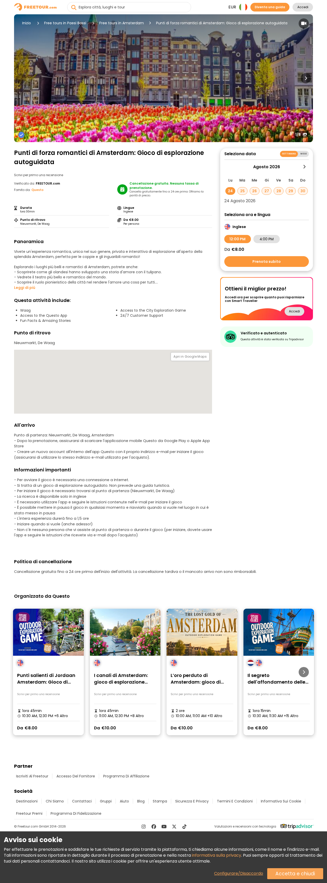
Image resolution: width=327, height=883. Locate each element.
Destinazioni (27, 801)
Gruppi (106, 801)
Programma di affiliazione (126, 776)
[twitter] (174, 826)
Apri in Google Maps (190, 356)
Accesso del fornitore (75, 776)
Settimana (289, 153)
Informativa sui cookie (281, 801)
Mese (303, 153)
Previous (21, 78)
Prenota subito (266, 261)
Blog (141, 801)
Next (306, 78)
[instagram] (144, 826)
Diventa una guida (270, 7)
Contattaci (82, 801)
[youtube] (164, 826)
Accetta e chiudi (295, 873)
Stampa (160, 801)
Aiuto (124, 801)
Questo (37, 190)
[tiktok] (184, 826)
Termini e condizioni (235, 801)
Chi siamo (55, 801)
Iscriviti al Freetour (32, 776)
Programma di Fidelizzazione (76, 813)
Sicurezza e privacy (192, 801)
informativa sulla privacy (216, 855)
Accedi (302, 7)
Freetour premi (29, 813)
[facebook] (154, 826)
